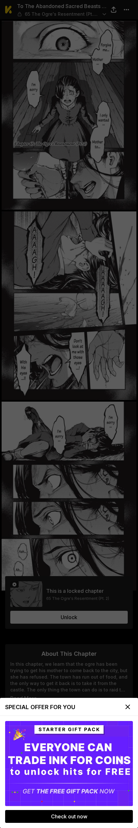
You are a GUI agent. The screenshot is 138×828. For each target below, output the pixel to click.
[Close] (128, 707)
